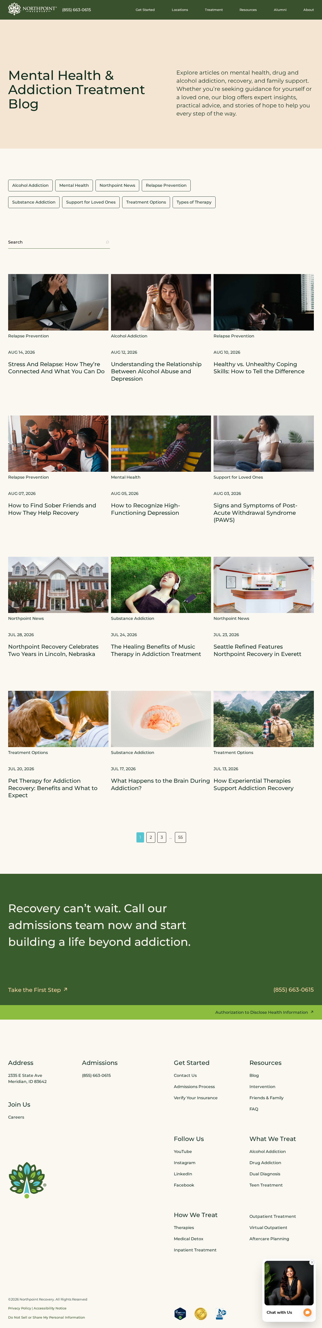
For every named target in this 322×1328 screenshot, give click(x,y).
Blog (254, 1075)
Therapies (184, 1227)
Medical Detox (188, 1238)
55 (180, 837)
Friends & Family (266, 1097)
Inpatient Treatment (195, 1250)
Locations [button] (180, 10)
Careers (16, 1117)
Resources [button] (248, 10)
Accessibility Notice (50, 1308)
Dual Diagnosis (264, 1173)
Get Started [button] (145, 10)
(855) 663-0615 (76, 9)
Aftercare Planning (269, 1238)
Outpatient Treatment (272, 1216)
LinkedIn (183, 1173)
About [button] (308, 10)
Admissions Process (194, 1086)
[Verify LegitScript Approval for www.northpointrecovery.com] (180, 1313)
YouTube (183, 1151)
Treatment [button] (214, 10)
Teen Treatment (266, 1184)
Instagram (184, 1162)
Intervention (262, 1086)
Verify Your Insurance (196, 1097)
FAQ (253, 1108)
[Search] (107, 242)
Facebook (184, 1184)
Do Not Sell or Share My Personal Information (46, 1317)
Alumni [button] (280, 10)
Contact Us (185, 1075)
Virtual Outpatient (268, 1227)
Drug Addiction (265, 1162)
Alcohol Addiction (267, 1151)
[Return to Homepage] (32, 9)
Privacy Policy (19, 1308)
